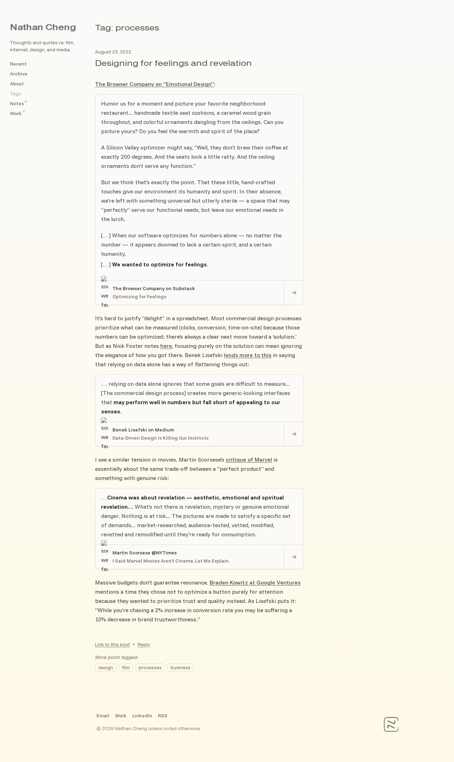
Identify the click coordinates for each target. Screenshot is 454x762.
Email (102, 715)
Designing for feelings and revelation (173, 63)
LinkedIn (142, 715)
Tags (15, 93)
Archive (18, 73)
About (17, 83)
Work (17, 113)
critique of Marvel (249, 459)
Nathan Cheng (43, 28)
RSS (162, 715)
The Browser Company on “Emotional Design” (154, 84)
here (166, 345)
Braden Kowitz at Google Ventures (255, 582)
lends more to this (247, 355)
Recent (18, 64)
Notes (18, 103)
